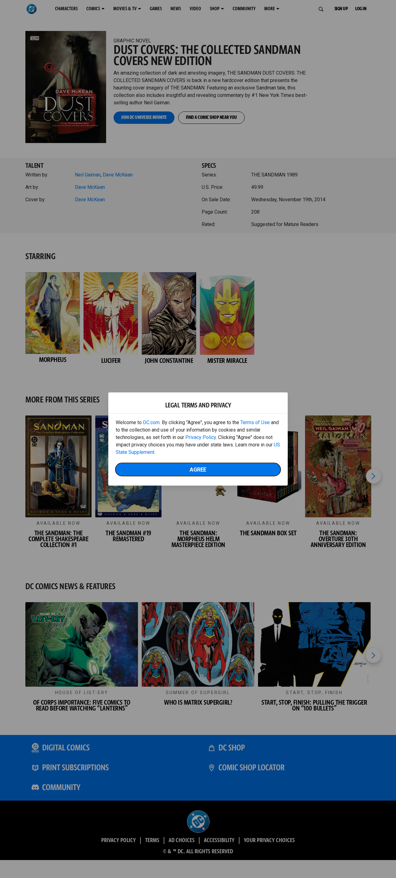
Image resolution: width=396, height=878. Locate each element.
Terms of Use (255, 422)
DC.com (151, 422)
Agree (198, 469)
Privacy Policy (200, 437)
